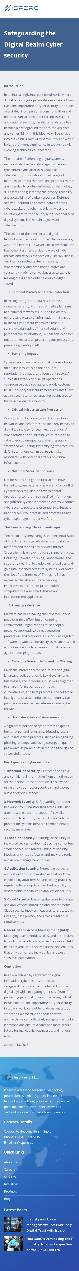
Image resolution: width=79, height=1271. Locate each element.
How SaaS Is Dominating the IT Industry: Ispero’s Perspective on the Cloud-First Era (50, 1244)
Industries (11, 1184)
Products (10, 1191)
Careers (9, 1169)
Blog (7, 1199)
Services (10, 1177)
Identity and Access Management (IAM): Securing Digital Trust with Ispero (49, 1225)
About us (10, 1162)
